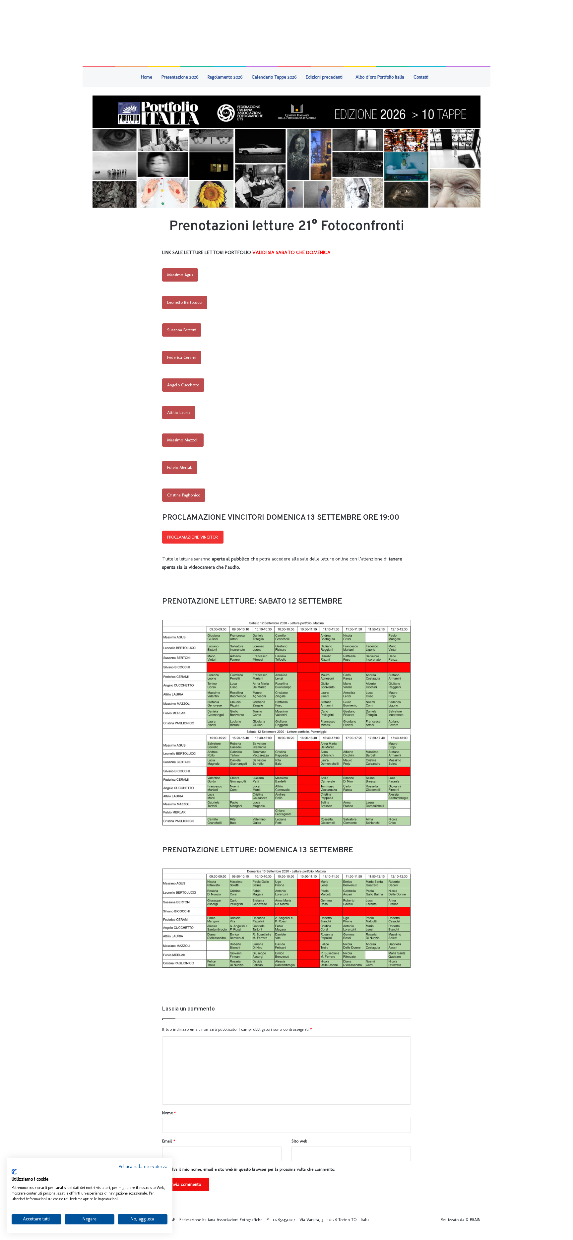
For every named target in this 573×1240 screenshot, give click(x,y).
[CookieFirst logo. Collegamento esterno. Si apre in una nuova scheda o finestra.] (14, 1172)
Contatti (421, 77)
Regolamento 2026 (225, 77)
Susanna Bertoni (181, 329)
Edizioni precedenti (324, 77)
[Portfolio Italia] (286, 152)
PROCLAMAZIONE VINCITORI (193, 537)
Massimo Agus (180, 274)
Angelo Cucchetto (183, 384)
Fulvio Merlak (179, 467)
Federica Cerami (181, 357)
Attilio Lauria (178, 412)
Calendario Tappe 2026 (274, 77)
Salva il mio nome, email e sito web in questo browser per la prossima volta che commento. (251, 1169)
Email (168, 1141)
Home (146, 77)
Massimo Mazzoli (183, 439)
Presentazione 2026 (179, 77)
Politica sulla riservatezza (143, 1166)
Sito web (299, 1141)
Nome (169, 1112)
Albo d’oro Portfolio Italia (379, 77)
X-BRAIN (473, 1219)
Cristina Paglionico (183, 494)
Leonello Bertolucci (184, 302)
